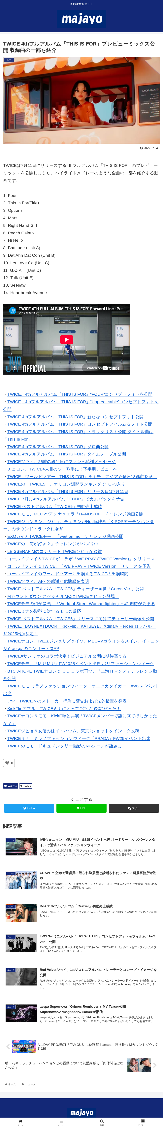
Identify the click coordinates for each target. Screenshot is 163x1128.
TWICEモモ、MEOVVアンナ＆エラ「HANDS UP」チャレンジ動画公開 (75, 514)
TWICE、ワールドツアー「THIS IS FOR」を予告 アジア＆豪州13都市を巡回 (82, 476)
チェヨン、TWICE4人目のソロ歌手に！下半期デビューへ (62, 469)
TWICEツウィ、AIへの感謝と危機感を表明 (48, 581)
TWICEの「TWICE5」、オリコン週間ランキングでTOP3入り (66, 484)
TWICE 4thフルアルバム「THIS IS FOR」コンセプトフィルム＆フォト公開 (79, 424)
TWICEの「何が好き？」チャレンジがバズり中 (52, 544)
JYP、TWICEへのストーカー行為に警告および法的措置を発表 (67, 701)
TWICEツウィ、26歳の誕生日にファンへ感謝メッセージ (61, 461)
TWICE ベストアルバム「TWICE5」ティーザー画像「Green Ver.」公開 (75, 588)
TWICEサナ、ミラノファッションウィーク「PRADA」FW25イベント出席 (78, 738)
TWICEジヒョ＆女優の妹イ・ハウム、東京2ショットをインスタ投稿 (73, 731)
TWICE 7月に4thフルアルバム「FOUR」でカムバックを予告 (65, 499)
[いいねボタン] (7, 763)
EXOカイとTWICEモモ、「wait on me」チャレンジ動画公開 (65, 536)
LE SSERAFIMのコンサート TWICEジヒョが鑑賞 (54, 551)
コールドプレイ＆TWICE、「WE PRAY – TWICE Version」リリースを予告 (79, 566)
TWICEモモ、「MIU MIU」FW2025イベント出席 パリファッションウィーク (80, 663)
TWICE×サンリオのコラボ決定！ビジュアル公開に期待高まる (67, 656)
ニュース (12, 785)
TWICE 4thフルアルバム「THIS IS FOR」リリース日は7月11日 (67, 491)
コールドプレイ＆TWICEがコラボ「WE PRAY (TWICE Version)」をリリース (81, 559)
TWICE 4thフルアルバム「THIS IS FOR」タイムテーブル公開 (66, 454)
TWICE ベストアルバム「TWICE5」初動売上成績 (54, 506)
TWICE (27, 785)
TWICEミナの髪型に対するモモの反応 (44, 611)
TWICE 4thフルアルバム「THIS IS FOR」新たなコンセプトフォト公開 (75, 416)
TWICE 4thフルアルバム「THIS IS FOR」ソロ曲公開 (58, 446)
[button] (150, 635)
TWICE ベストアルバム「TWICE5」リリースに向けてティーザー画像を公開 (80, 618)
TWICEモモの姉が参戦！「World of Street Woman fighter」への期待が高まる (81, 603)
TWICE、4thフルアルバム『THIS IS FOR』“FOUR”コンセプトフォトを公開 (79, 394)
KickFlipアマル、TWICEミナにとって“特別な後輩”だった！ (64, 708)
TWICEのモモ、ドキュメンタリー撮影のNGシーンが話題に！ (66, 746)
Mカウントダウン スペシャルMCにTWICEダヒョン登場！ (63, 596)
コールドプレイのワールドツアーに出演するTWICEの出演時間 (67, 573)
